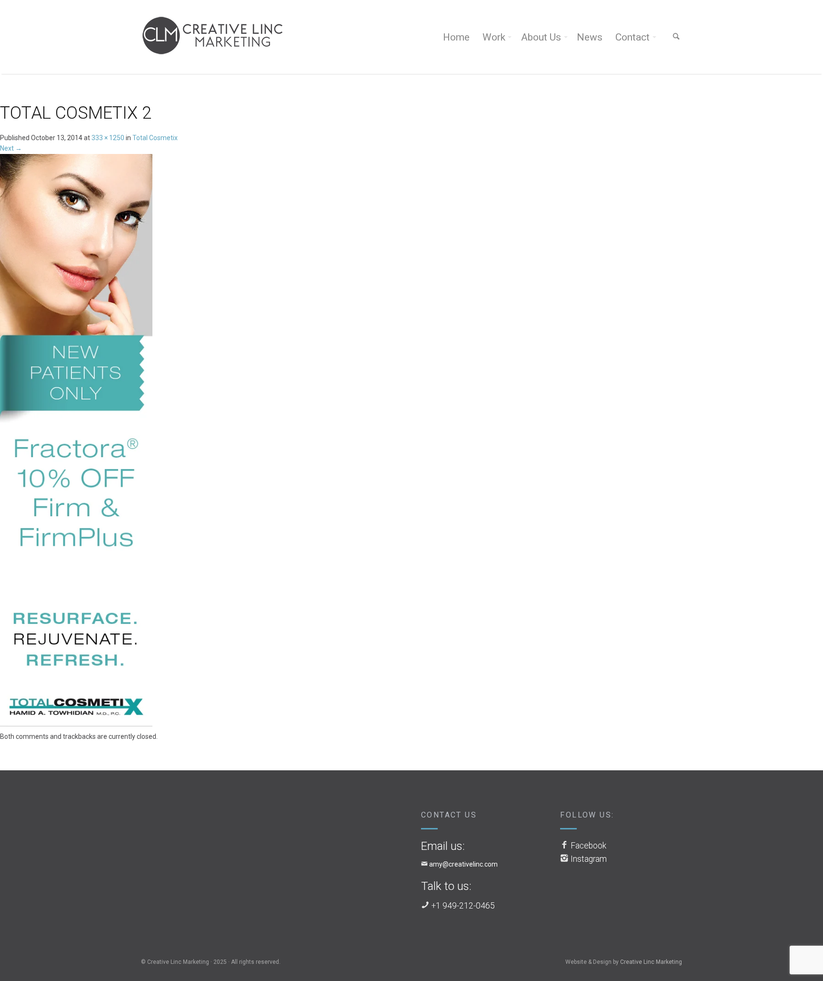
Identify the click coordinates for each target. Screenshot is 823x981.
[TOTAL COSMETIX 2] (76, 442)
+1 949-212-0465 (463, 905)
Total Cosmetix (155, 138)
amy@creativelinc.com (463, 864)
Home (456, 37)
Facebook (588, 845)
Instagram (589, 859)
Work (493, 37)
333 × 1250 (107, 138)
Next (11, 148)
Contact (632, 37)
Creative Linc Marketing (651, 962)
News (589, 37)
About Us (541, 37)
